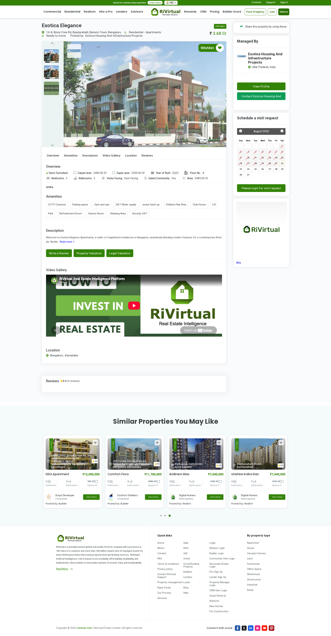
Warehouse (253, 574)
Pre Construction (218, 611)
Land (249, 558)
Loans (186, 582)
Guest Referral (217, 595)
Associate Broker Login (219, 565)
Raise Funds (164, 587)
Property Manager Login (219, 583)
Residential (72, 12)
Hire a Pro (106, 12)
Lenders (121, 12)
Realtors (90, 12)
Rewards (190, 12)
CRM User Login (218, 590)
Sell (185, 553)
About (160, 548)
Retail (250, 590)
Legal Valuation (119, 253)
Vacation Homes (256, 553)
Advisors (137, 12)
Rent (186, 548)
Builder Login (216, 553)
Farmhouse (253, 563)
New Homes (216, 606)
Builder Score (232, 12)
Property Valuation (89, 253)
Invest (186, 558)
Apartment (253, 542)
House (250, 548)
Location (131, 155)
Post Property (255, 12)
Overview (53, 155)
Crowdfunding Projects (191, 565)
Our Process (164, 592)
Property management (170, 582)
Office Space (254, 569)
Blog (185, 587)
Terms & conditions (168, 563)
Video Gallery (111, 155)
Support (270, 2)
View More (91, 497)
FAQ (159, 558)
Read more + (66, 241)
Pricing (214, 12)
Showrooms (254, 579)
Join (272, 12)
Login (212, 542)
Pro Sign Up (216, 571)
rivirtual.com (84, 627)
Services (162, 598)
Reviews (147, 155)
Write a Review (59, 253)
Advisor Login (217, 548)
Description (90, 155)
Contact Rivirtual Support (166, 575)
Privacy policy (165, 569)
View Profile (261, 86)
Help (185, 592)
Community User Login (222, 558)
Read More (62, 568)
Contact (256, 2)
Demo (284, 12)
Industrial (252, 584)
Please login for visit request (261, 188)
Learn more (155, 2)
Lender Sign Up (217, 577)
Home (160, 542)
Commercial (52, 12)
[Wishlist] (220, 48)
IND (172, 2)
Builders (187, 571)
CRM (203, 12)
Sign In (284, 2)
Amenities (71, 155)
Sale (185, 542)
